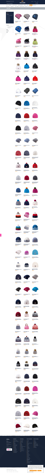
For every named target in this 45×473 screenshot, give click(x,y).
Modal (27, 452)
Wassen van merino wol (29, 461)
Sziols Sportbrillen (22, 450)
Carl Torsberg (17, 6)
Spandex (28, 456)
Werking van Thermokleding (28, 459)
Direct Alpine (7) (9, 27)
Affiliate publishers (15, 440)
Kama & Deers (8, 19)
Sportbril (35, 441)
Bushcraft (26, 6)
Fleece (27, 445)
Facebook (9, 470)
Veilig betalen (15, 450)
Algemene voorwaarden (16, 441)
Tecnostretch (28, 457)
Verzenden (35, 1)
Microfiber (28, 451)
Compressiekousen (21, 6)
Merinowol (28, 450)
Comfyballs (12, 6)
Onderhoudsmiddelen (36, 445)
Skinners (35, 440)
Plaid (29, 6)
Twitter (7, 470)
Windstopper (28, 462)
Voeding (35, 446)
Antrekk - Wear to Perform (22, 2)
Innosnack (21, 445)
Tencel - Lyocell (28, 458)
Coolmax (28, 440)
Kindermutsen (8, 18)
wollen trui (7, 6)
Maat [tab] (7, 32)
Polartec (28, 453)
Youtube (16, 470)
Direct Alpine (21, 442)
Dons (27, 442)
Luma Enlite (21, 447)
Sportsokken (35, 442)
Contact (37, 1)
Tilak (20, 451)
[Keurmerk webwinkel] (9, 449)
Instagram (14, 470)
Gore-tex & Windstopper (9, 15)
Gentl (31, 6)
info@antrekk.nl (9, 447)
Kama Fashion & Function (22, 446)
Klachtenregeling (15, 445)
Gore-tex (28, 446)
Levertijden (15, 446)
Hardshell (28, 447)
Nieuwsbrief (32, 1)
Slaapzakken (35, 447)
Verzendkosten (15, 452)
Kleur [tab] (7, 29)
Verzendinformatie (15, 451)
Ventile (27, 460)
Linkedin (11, 470)
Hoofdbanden (8, 22)
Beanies (8, 14)
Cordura (28, 441)
